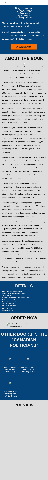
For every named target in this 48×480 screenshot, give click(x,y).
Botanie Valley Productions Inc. (19, 297)
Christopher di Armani (14, 291)
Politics (9, 295)
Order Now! (24, 46)
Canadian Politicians (13, 293)
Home (4, 3)
